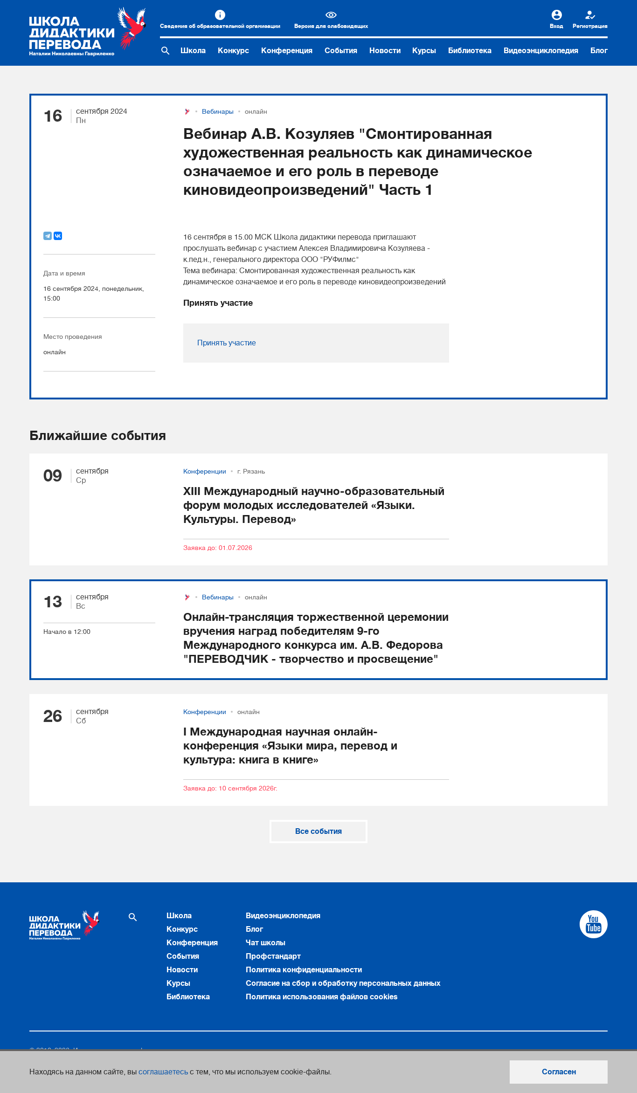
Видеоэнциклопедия (541, 51)
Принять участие (226, 343)
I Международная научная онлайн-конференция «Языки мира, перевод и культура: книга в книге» (290, 745)
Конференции (204, 471)
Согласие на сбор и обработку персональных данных (343, 983)
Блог (599, 51)
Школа (193, 51)
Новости (385, 51)
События (341, 51)
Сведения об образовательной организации (220, 26)
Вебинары (218, 111)
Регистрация (590, 26)
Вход (556, 26)
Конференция (286, 51)
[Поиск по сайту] (165, 50)
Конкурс (233, 51)
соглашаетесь (163, 1072)
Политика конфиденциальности (304, 970)
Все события (318, 831)
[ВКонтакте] (58, 236)
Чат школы (265, 943)
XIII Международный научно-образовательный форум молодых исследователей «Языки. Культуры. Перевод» (313, 505)
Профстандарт (273, 956)
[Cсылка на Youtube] (594, 924)
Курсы (424, 51)
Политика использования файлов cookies (322, 997)
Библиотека (470, 51)
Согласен (559, 1072)
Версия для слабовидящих (331, 26)
